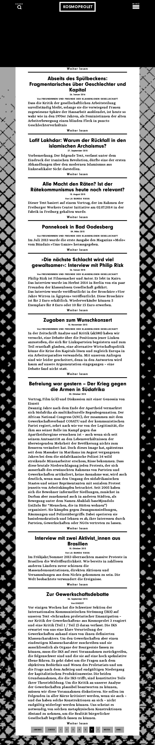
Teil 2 (73, 625)
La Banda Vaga (80, 198)
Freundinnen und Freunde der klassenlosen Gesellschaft (80, 99)
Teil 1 (60, 625)
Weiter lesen (77, 68)
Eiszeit (80, 603)
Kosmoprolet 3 (100, 621)
